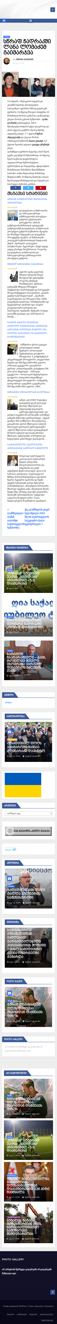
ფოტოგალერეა (46, 1314)
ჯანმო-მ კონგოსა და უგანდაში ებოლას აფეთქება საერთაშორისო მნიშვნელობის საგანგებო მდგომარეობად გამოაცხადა (25, 943)
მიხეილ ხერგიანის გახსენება (25, 264)
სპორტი (6, 37)
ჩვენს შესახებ (47, 1320)
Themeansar (48, 1306)
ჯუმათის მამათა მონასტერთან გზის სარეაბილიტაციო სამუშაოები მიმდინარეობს (24, 1227)
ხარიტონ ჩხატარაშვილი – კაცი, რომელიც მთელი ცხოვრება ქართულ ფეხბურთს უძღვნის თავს (26, 662)
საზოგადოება (12, 735)
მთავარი (10, 1314)
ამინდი (8, 702)
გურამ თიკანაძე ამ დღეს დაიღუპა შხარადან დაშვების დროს (24, 1104)
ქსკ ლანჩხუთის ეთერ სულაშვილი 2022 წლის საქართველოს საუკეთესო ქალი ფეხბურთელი (37, 516)
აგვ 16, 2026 (14, 756)
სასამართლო (11, 1175)
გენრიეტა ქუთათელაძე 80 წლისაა (28, 392)
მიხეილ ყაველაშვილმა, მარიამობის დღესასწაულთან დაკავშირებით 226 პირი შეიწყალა (28, 1185)
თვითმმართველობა (13, 1217)
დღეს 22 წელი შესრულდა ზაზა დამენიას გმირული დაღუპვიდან (24, 745)
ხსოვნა (9, 1095)
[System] (28, 831)
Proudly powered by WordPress (15, 1306)
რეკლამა (33, 1314)
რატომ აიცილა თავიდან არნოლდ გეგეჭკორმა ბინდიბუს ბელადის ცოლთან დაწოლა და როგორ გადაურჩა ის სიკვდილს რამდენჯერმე (27, 329)
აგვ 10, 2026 (14, 903)
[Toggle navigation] (30, 21)
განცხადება (22, 1314)
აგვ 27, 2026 (14, 1021)
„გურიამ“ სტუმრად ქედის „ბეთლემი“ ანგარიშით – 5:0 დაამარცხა (23, 578)
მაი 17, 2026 (14, 962)
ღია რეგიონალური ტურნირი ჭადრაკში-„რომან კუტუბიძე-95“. (25, 624)
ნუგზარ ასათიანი (24, 59)
